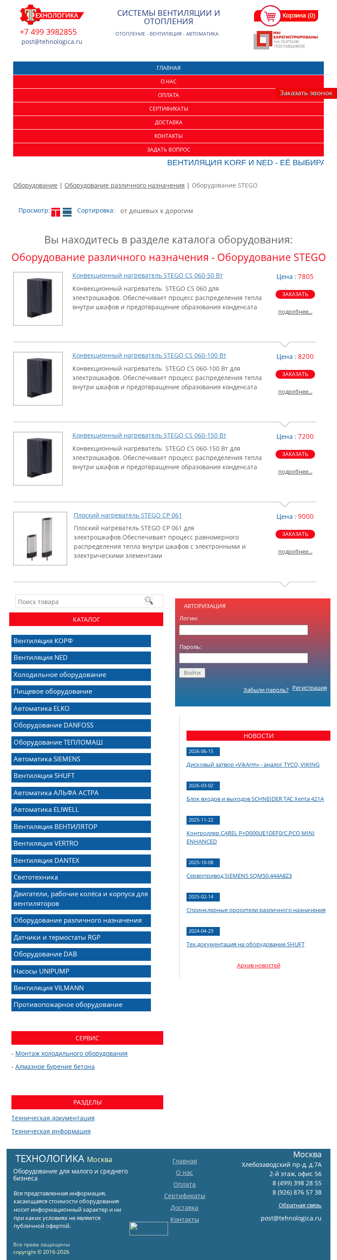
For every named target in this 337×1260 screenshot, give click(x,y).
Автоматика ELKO (42, 708)
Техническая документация (53, 1118)
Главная (169, 68)
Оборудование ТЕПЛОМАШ (58, 742)
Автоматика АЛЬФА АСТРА (56, 792)
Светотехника (36, 877)
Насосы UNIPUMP (41, 971)
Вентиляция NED (41, 657)
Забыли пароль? (266, 690)
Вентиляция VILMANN (49, 987)
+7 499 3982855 (48, 31)
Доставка (169, 122)
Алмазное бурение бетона (55, 1066)
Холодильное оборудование (60, 674)
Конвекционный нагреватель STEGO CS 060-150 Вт (149, 435)
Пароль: (190, 647)
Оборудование (35, 185)
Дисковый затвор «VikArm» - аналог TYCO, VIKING (252, 764)
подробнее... (295, 311)
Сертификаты (168, 108)
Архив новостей (258, 965)
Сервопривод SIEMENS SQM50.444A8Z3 (239, 876)
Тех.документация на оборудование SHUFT (245, 944)
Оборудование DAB (45, 953)
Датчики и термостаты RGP (57, 937)
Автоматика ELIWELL (46, 809)
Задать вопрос (168, 149)
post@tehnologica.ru (291, 1218)
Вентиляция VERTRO (46, 843)
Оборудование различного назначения (125, 185)
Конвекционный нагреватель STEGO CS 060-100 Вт (149, 355)
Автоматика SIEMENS (47, 758)
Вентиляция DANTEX (46, 860)
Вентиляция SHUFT (44, 775)
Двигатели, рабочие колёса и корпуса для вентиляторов (81, 898)
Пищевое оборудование (53, 691)
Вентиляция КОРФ (43, 640)
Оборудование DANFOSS (53, 725)
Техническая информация (51, 1131)
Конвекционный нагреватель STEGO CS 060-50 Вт (147, 275)
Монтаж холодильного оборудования (71, 1053)
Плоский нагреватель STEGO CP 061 (128, 515)
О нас (169, 81)
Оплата (168, 95)
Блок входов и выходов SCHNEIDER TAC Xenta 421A (255, 799)
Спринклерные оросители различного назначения (256, 910)
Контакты (168, 136)
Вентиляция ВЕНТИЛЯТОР (55, 826)
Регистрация (309, 688)
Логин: (188, 618)
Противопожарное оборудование (68, 1004)
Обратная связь (300, 1205)
